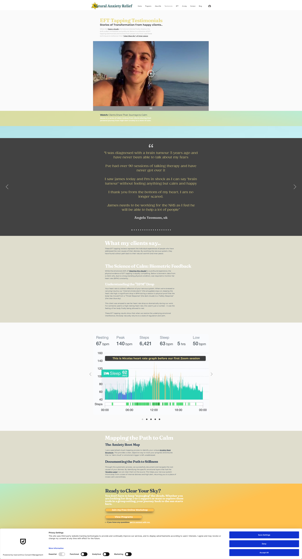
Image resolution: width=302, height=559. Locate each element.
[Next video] (203, 74)
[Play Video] (151, 73)
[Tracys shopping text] (159, 419)
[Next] (295, 186)
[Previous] (7, 186)
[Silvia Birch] (134, 229)
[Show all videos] (150, 108)
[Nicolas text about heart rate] (151, 419)
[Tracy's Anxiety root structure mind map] (155, 419)
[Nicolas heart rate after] (146, 419)
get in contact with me (140, 522)
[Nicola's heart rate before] (142, 419)
